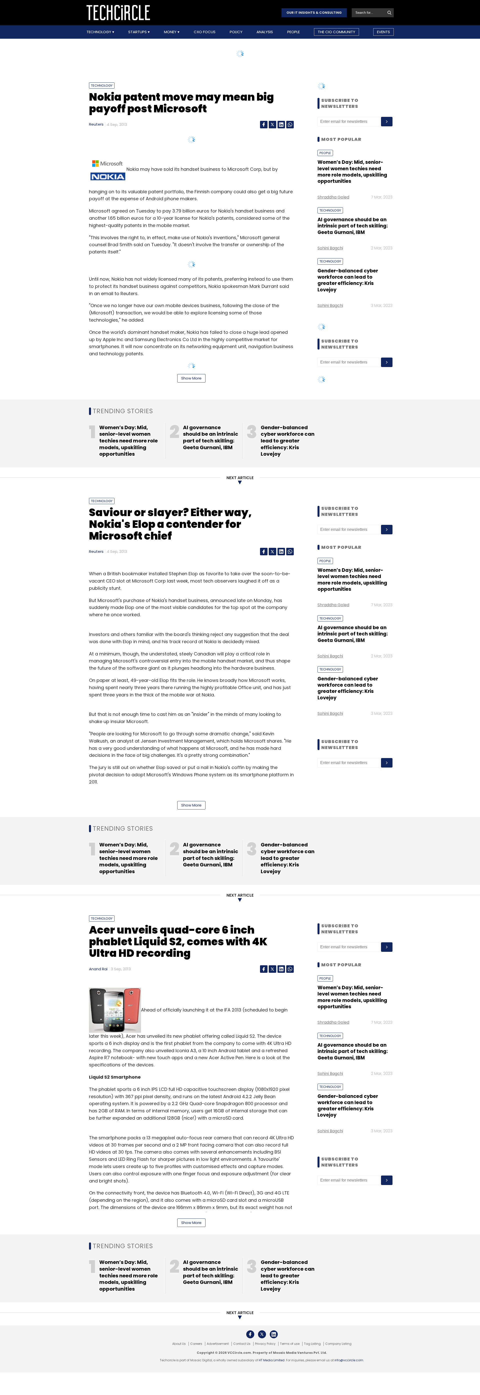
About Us (179, 1344)
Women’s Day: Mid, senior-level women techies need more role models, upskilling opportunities (352, 172)
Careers (196, 1344)
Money (171, 31)
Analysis (264, 31)
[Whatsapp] (290, 124)
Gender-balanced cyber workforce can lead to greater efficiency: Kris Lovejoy (348, 280)
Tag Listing (312, 1344)
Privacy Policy (265, 1344)
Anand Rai (98, 969)
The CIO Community (336, 31)
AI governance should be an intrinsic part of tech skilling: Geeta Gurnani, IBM (353, 226)
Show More (191, 378)
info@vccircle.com (348, 1360)
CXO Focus (205, 31)
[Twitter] (272, 124)
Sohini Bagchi (330, 248)
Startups (138, 31)
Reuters (96, 124)
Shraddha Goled (333, 197)
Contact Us (241, 1344)
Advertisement (218, 1344)
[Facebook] (264, 124)
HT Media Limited (271, 1360)
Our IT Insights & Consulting (314, 12)
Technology (99, 31)
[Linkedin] (281, 124)
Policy (236, 31)
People (293, 31)
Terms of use (290, 1344)
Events (383, 31)
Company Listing (338, 1344)
